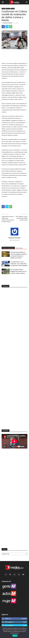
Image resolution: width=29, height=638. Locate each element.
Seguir (24, 622)
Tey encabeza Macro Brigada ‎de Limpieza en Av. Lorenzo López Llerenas (18, 271)
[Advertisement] (14, 403)
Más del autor (19, 248)
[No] (27, 632)
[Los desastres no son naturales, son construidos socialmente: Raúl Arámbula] (6, 263)
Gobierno (8, 8)
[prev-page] (3, 277)
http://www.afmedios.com (14, 240)
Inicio (3, 6)
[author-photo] (14, 235)
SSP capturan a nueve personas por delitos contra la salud (21, 218)
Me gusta (24, 618)
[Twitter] (7, 26)
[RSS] (14, 574)
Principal (12, 8)
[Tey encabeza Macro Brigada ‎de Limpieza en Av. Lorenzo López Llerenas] (6, 271)
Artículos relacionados (8, 248)
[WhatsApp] (10, 26)
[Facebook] (3, 26)
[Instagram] (10, 574)
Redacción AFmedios (7, 22)
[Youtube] (23, 574)
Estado (6, 6)
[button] (2, 2)
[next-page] (5, 277)
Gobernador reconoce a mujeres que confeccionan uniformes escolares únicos (8, 219)
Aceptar (15, 635)
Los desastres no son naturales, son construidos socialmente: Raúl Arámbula (18, 263)
